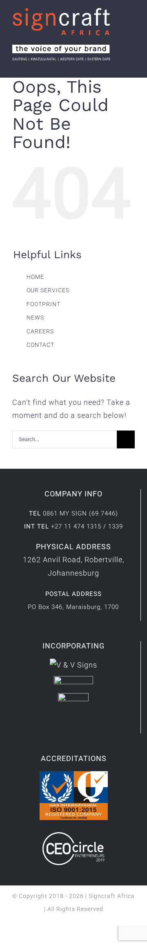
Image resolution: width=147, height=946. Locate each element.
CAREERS (40, 331)
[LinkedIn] (67, 724)
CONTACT (40, 344)
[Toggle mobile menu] (131, 65)
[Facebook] (54, 724)
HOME (35, 277)
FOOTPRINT (43, 304)
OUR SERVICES (48, 290)
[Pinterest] (92, 724)
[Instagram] (80, 724)
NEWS (35, 317)
